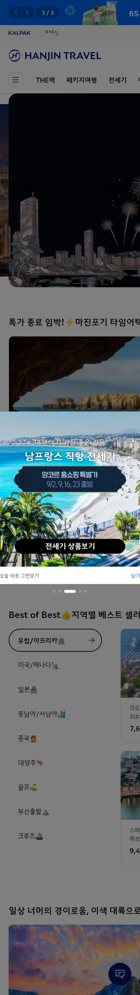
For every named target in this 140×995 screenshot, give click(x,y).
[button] (54, 591)
